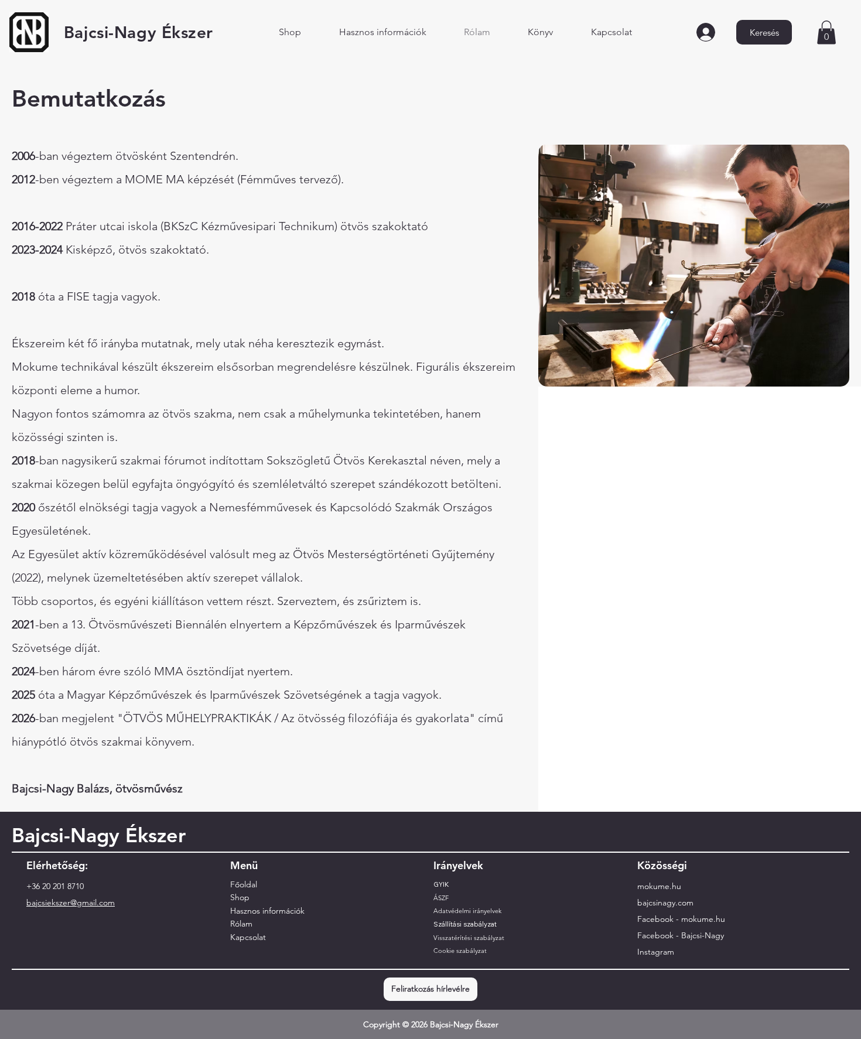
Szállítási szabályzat (465, 924)
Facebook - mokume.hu (681, 919)
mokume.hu (659, 886)
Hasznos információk (267, 910)
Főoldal (243, 884)
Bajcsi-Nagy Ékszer (138, 32)
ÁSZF (441, 898)
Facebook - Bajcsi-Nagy (680, 935)
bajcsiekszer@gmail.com (70, 902)
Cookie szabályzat (460, 950)
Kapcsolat (248, 937)
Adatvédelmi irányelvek (467, 911)
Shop (240, 897)
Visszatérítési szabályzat (468, 938)
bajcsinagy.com (665, 902)
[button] (826, 32)
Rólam (241, 923)
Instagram (655, 951)
